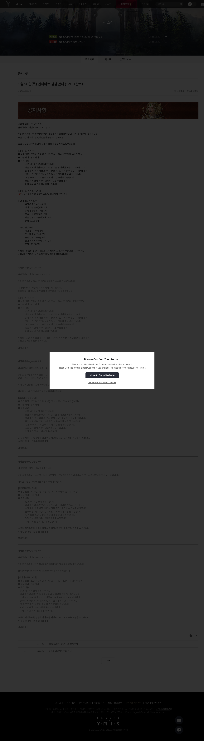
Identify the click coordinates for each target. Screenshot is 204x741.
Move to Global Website (102, 375)
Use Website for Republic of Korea (102, 382)
